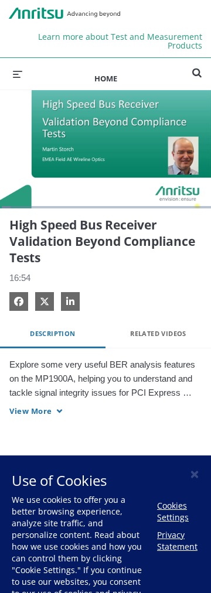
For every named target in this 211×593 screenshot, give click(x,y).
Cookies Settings (173, 511)
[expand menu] (17, 73)
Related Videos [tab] (158, 333)
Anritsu (64, 13)
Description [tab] (52, 333)
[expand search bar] (197, 68)
